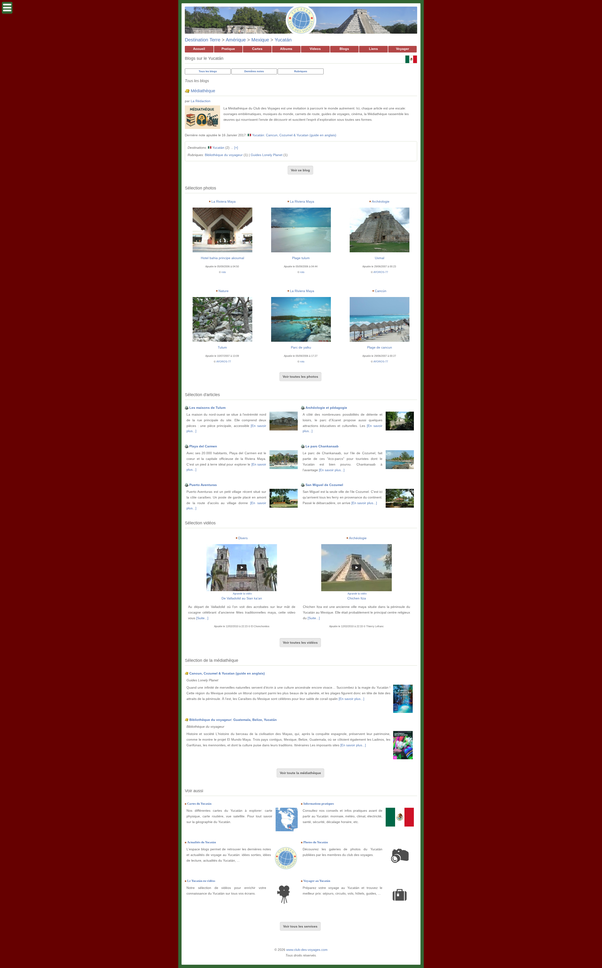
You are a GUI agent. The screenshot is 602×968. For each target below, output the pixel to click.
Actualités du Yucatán (201, 842)
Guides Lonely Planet (266, 155)
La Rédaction (200, 101)
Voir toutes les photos (300, 376)
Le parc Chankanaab (322, 446)
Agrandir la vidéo (242, 593)
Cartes (257, 49)
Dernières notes (254, 71)
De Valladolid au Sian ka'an (242, 598)
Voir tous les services (300, 926)
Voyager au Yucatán (316, 881)
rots (224, 272)
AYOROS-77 (380, 272)
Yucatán (283, 39)
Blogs (344, 49)
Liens (373, 49)
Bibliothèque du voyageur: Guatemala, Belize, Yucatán (233, 720)
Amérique (236, 39)
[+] (236, 147)
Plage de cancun (379, 347)
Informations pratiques (318, 803)
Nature (223, 291)
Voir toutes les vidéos (300, 642)
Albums (286, 49)
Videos (315, 49)
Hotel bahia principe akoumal (222, 258)
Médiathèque (203, 90)
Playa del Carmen (203, 446)
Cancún (380, 291)
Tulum (222, 347)
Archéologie (380, 201)
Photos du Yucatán (315, 842)
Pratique (228, 49)
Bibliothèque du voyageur (224, 155)
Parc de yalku (301, 347)
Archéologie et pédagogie (326, 408)
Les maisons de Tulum (207, 408)
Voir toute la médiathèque (300, 773)
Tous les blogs (208, 71)
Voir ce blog (300, 170)
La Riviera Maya (223, 201)
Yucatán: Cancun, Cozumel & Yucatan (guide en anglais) (294, 135)
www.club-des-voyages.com (307, 950)
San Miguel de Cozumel (324, 485)
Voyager (402, 49)
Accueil (199, 49)
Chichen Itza (356, 598)
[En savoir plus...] (332, 470)
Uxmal (379, 258)
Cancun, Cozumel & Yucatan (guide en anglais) (227, 673)
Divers (243, 538)
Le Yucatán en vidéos (201, 881)
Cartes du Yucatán (199, 803)
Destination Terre (202, 39)
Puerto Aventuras (203, 485)
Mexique (260, 39)
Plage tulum (301, 258)
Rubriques (300, 71)
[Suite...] (202, 618)
